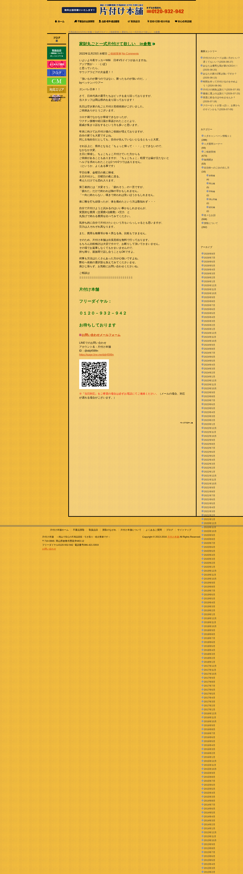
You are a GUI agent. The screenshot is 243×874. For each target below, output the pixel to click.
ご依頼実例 (113, 32)
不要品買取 (78, 529)
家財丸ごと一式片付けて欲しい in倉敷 (141, 32)
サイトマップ (184, 529)
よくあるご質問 (154, 529)
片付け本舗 (173, 536)
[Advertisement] (139, 407)
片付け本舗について (131, 529)
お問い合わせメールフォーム (101, 335)
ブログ (169, 529)
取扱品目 (93, 529)
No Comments (130, 53)
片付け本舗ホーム (59, 529)
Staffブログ (100, 32)
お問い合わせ (49, 548)
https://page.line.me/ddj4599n (96, 354)
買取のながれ (109, 529)
